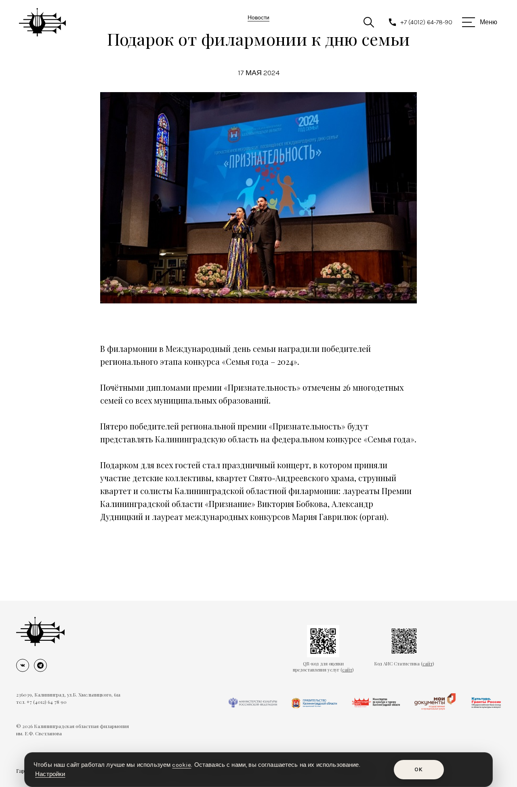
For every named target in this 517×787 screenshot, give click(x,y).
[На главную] (40, 631)
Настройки (50, 774)
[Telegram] (40, 665)
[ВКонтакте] (22, 665)
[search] (368, 22)
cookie (181, 764)
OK (418, 769)
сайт (347, 670)
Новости (258, 17)
